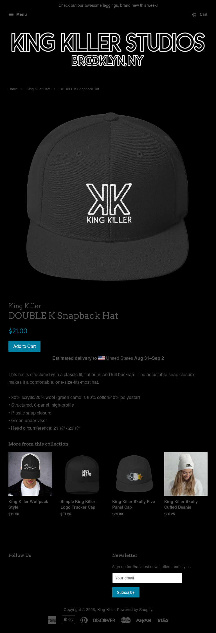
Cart (203, 14)
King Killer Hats (38, 88)
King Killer (106, 609)
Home (13, 88)
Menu (21, 14)
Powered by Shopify (134, 609)
